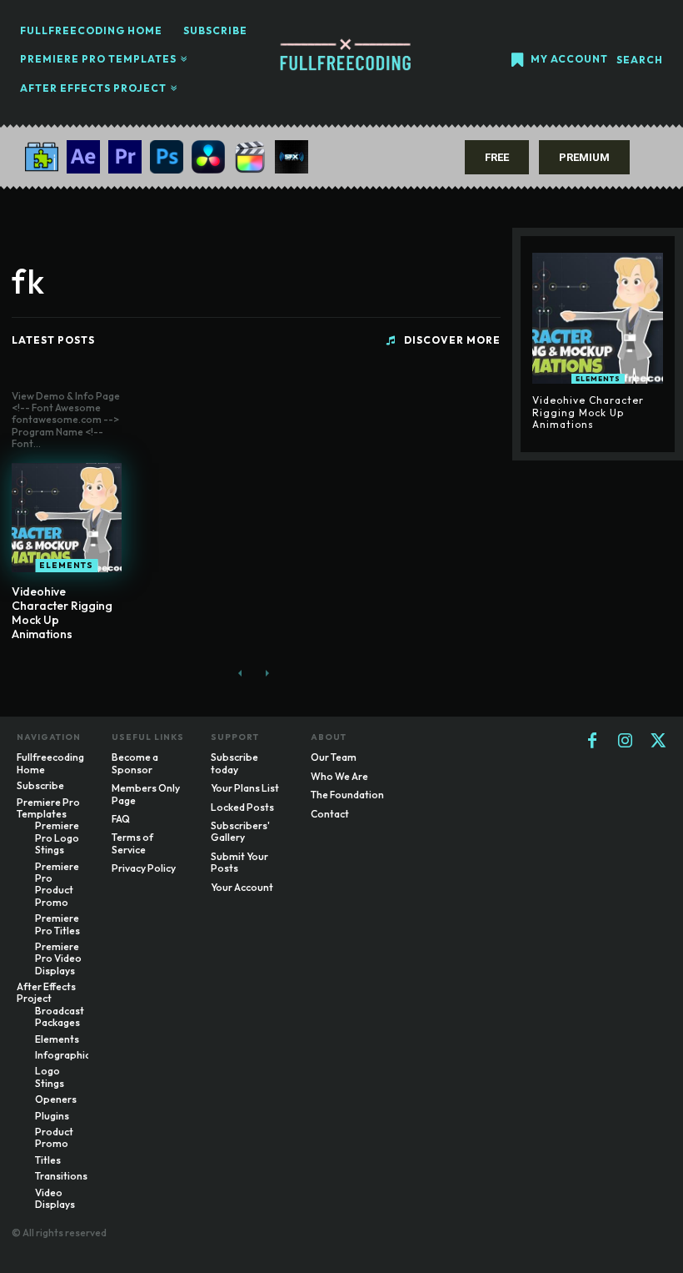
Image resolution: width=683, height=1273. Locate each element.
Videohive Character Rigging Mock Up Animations (62, 612)
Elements (66, 565)
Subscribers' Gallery (240, 831)
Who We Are (339, 776)
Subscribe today (234, 763)
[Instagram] (625, 741)
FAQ (121, 819)
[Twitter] (658, 741)
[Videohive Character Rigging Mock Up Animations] (67, 518)
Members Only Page (146, 794)
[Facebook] (592, 741)
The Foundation (347, 794)
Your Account (242, 887)
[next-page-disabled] (267, 672)
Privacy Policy (144, 868)
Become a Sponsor (135, 763)
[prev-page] (240, 672)
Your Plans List (245, 788)
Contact (330, 814)
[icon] (517, 61)
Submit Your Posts (239, 862)
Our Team (333, 757)
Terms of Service (132, 843)
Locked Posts (242, 807)
